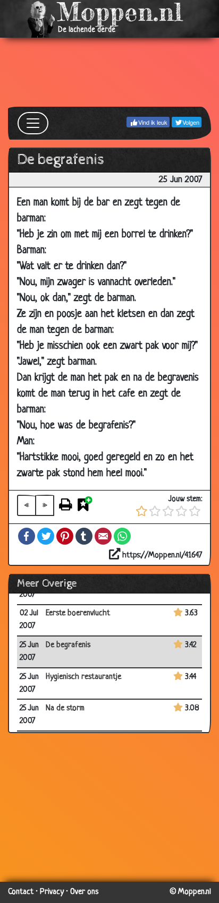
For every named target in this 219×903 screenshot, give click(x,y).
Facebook (26, 536)
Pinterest (64, 536)
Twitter (45, 536)
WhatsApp (122, 536)
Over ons (84, 892)
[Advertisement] (109, 72)
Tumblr (83, 536)
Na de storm (65, 708)
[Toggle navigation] (33, 123)
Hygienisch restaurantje (83, 677)
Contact (20, 892)
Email (103, 536)
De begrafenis (68, 645)
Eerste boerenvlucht (78, 613)
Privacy (52, 892)
